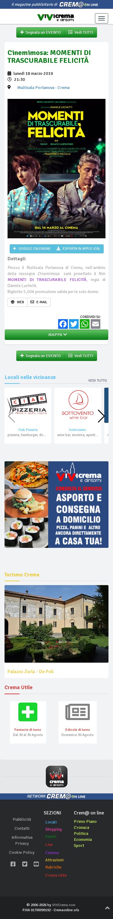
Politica (81, 833)
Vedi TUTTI (83, 32)
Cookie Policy (22, 852)
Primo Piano (85, 821)
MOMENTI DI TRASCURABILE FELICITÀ (47, 279)
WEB (20, 302)
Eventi (50, 836)
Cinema (52, 852)
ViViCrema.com (63, 905)
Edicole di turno (77, 730)
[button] (101, 416)
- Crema (43, 87)
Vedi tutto (97, 380)
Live (49, 844)
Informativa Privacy (22, 840)
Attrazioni (54, 860)
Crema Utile (56, 875)
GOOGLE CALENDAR (34, 248)
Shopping (53, 829)
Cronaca (81, 827)
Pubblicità (22, 819)
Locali (51, 822)
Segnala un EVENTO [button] (42, 32)
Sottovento (77, 430)
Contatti (22, 828)
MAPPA (54, 334)
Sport (79, 845)
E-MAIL (41, 302)
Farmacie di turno (27, 730)
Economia (83, 839)
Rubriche (53, 867)
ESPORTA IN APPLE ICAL (81, 248)
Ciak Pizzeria (28, 430)
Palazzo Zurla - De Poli (31, 672)
